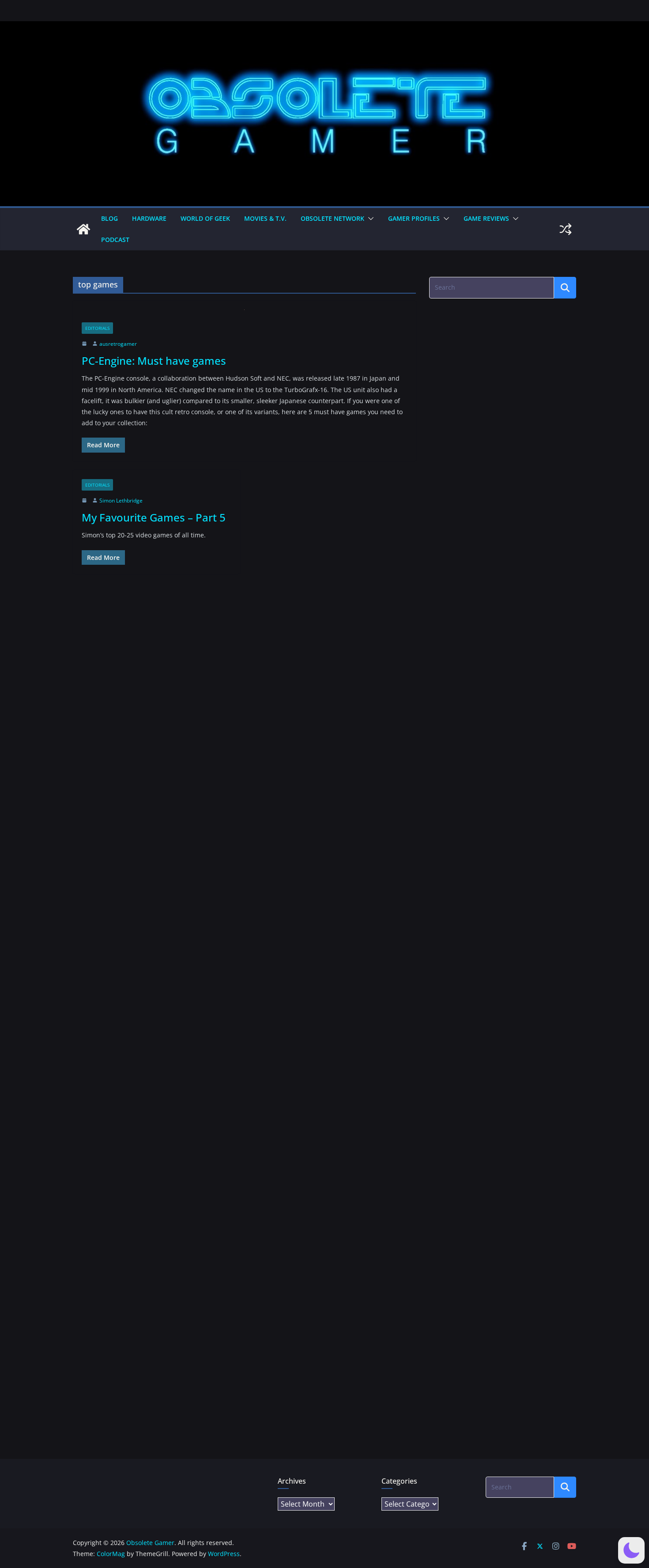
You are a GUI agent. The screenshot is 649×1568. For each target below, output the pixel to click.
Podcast (115, 239)
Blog (109, 218)
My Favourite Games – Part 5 (154, 517)
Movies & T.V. (265, 218)
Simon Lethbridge (121, 500)
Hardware (149, 218)
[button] (369, 218)
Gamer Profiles (414, 218)
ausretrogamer (118, 344)
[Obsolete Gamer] (83, 229)
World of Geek (205, 218)
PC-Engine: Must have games (154, 360)
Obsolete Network (332, 218)
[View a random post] (565, 229)
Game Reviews (486, 218)
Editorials (97, 328)
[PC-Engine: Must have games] (244, 316)
